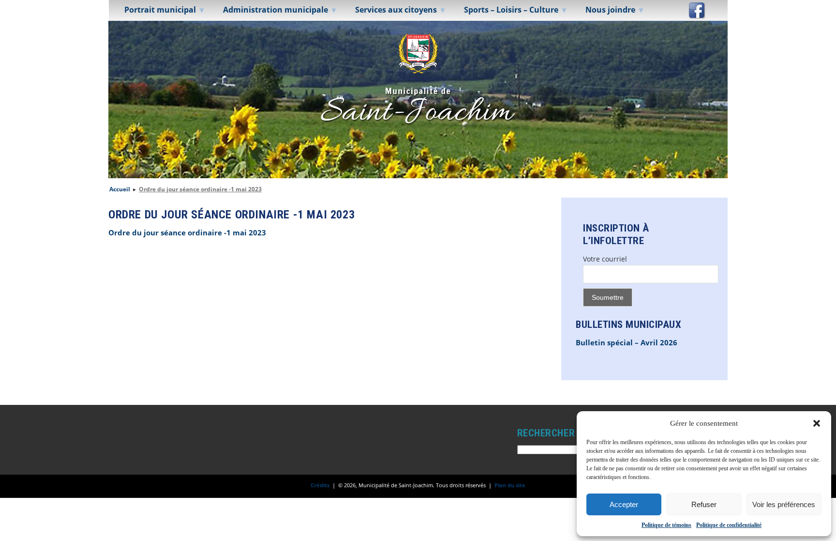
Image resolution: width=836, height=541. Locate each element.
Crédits (320, 485)
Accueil (119, 189)
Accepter (624, 504)
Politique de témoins (666, 525)
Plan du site (509, 485)
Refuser (704, 504)
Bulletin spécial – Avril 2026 (626, 342)
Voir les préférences (783, 504)
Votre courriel (605, 258)
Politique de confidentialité (728, 525)
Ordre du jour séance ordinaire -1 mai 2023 (187, 232)
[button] (816, 423)
